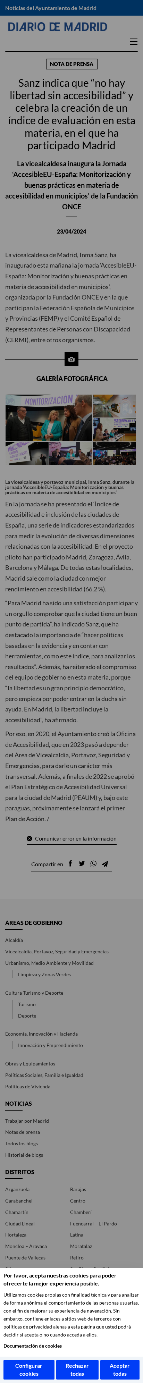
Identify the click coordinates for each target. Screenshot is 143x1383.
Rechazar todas (77, 1369)
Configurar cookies (28, 1369)
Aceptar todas (120, 1369)
